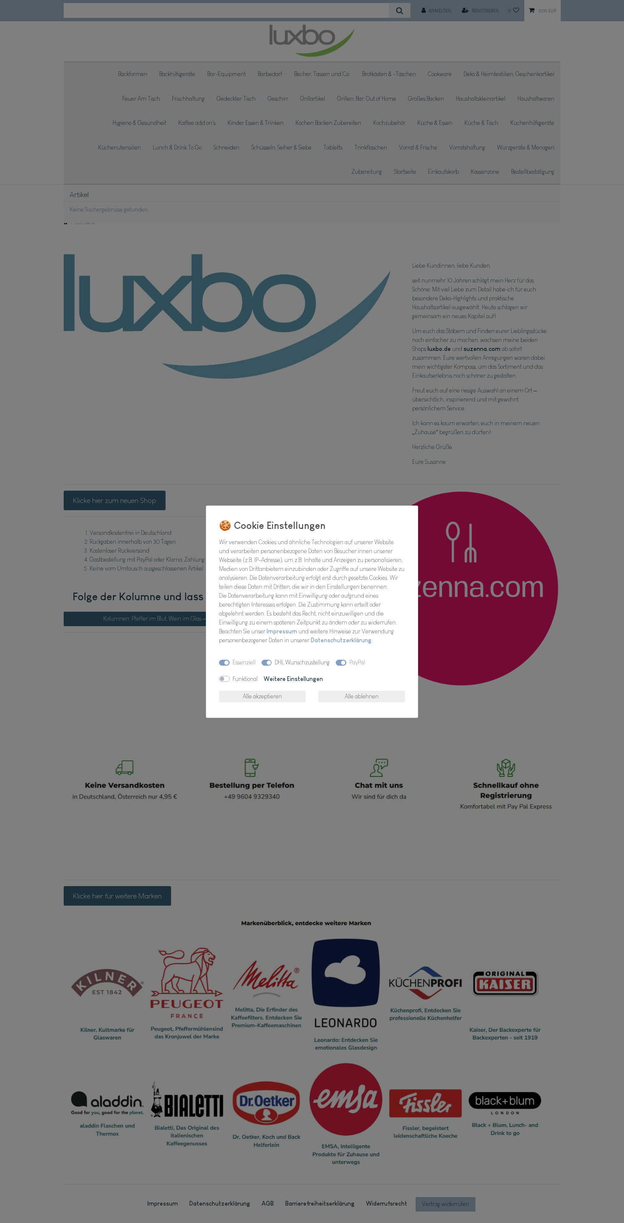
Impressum (282, 631)
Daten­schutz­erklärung (341, 640)
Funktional (245, 678)
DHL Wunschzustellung (302, 662)
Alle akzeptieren (262, 696)
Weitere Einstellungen (293, 678)
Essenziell (244, 662)
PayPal (357, 662)
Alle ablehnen (362, 696)
